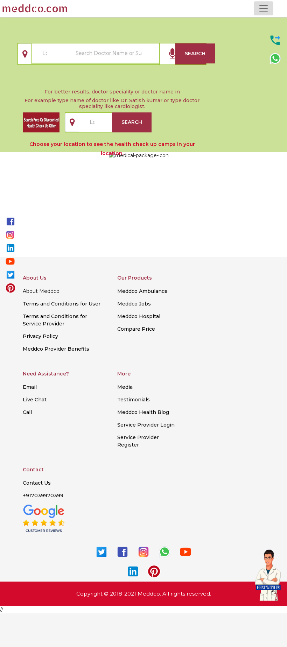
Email (30, 387)
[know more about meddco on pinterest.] (10, 287)
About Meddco (41, 291)
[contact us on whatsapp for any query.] (275, 58)
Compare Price (136, 329)
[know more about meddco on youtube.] (10, 261)
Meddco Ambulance (142, 291)
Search (195, 53)
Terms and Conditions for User (61, 304)
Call (27, 412)
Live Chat (35, 399)
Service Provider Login (146, 425)
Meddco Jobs (134, 304)
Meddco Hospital (138, 316)
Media (125, 387)
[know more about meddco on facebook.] (10, 221)
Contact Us (37, 483)
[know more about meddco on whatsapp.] (164, 551)
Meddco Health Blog (143, 412)
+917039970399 (43, 495)
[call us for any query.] (275, 39)
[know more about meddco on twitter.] (10, 274)
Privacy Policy (40, 336)
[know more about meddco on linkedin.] (10, 247)
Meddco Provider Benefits (56, 349)
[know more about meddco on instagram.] (10, 234)
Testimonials (133, 399)
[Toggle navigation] (263, 8)
